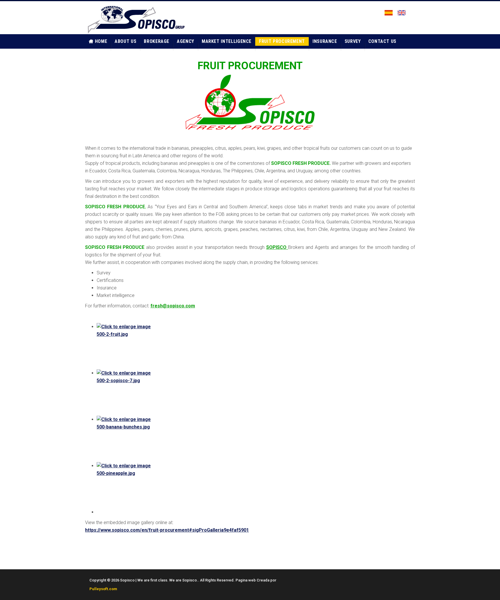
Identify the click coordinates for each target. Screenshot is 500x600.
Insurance (324, 41)
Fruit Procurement (282, 41)
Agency (185, 41)
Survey (353, 41)
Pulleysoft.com (103, 589)
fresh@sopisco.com (172, 306)
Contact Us (382, 41)
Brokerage (156, 41)
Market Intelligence (226, 41)
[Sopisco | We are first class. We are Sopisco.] (135, 19)
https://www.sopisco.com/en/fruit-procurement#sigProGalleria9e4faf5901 (167, 530)
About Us (125, 41)
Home (101, 41)
